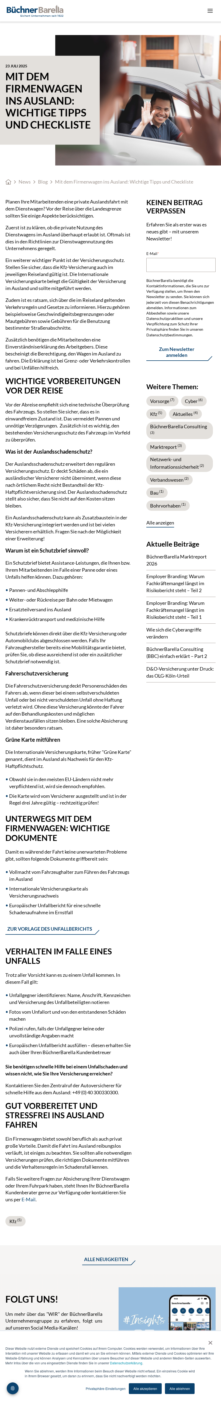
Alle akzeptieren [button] (145, 1388)
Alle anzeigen (160, 523)
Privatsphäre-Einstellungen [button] (106, 1388)
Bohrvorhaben (168, 506)
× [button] (210, 1340)
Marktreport (166, 447)
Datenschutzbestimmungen (169, 335)
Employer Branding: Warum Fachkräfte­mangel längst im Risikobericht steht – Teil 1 (175, 610)
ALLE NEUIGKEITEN (106, 1259)
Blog (43, 182)
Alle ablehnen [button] (180, 1388)
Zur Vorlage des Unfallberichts (49, 929)
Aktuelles (185, 414)
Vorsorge (162, 401)
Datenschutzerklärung (126, 1363)
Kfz (15, 1221)
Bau (157, 493)
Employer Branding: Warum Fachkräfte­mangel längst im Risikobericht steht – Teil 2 (175, 583)
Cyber (194, 401)
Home (8, 182)
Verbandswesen (169, 480)
